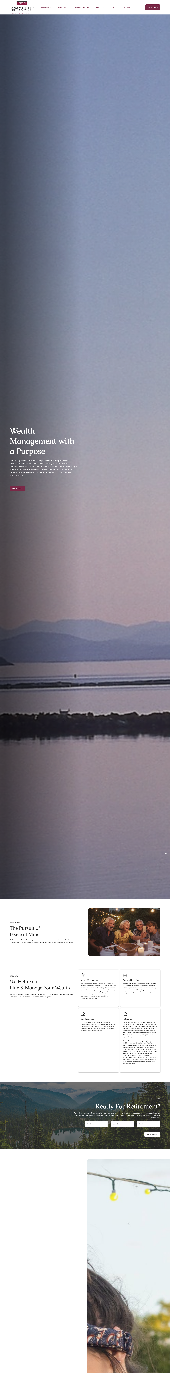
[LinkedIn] (166, 853)
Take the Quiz (152, 1134)
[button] (45, 7)
